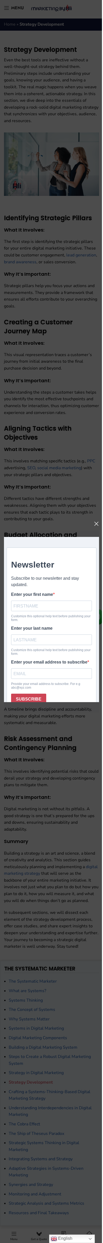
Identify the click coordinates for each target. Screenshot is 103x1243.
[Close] (96, 523)
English (64, 1238)
